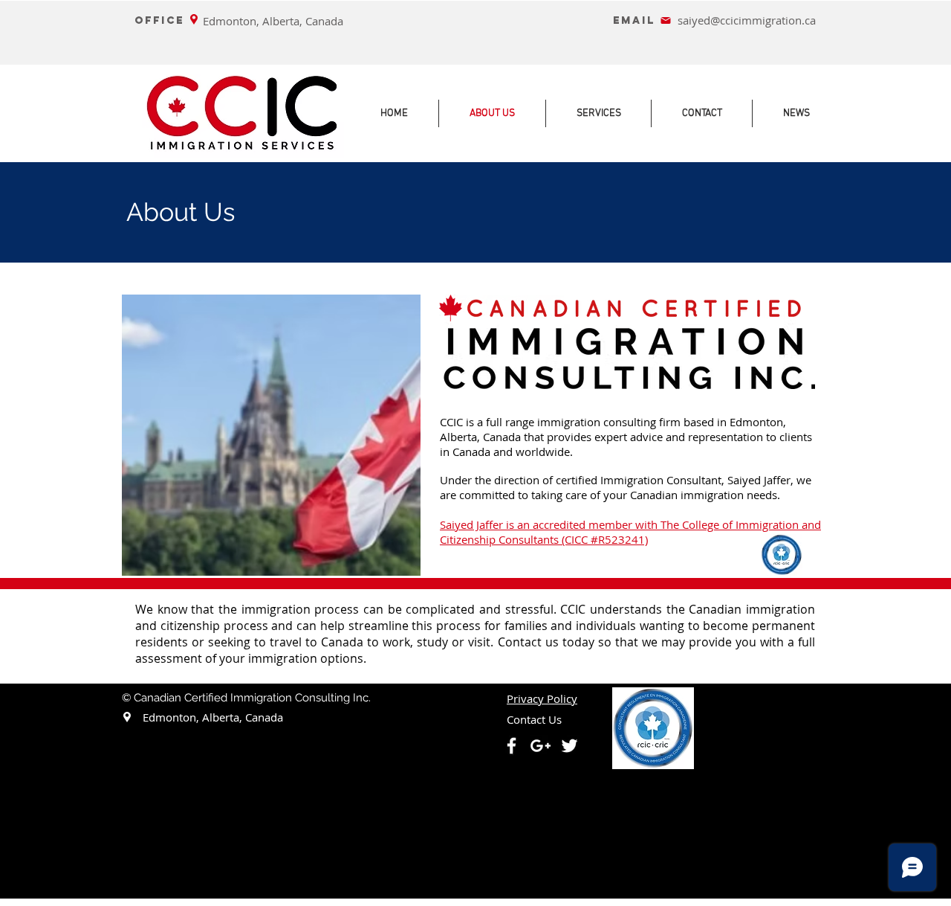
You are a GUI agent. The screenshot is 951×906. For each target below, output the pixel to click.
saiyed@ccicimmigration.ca (747, 20)
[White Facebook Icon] (511, 745)
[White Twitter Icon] (569, 745)
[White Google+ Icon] (540, 745)
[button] (542, 699)
